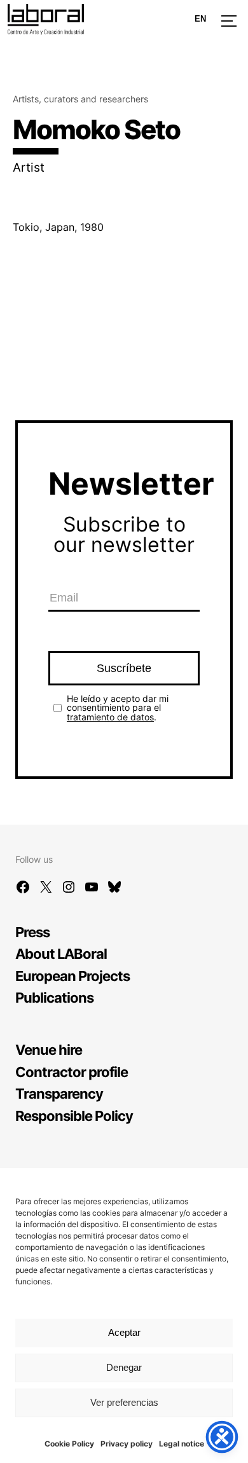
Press (32, 931)
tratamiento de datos (110, 716)
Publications (54, 997)
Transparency (59, 1093)
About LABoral (61, 953)
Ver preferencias (124, 1402)
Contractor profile (71, 1071)
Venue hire (48, 1049)
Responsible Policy (74, 1115)
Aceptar (124, 1332)
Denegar (124, 1367)
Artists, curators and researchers (80, 98)
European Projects (72, 975)
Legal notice (181, 1443)
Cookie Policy (69, 1443)
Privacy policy (126, 1443)
